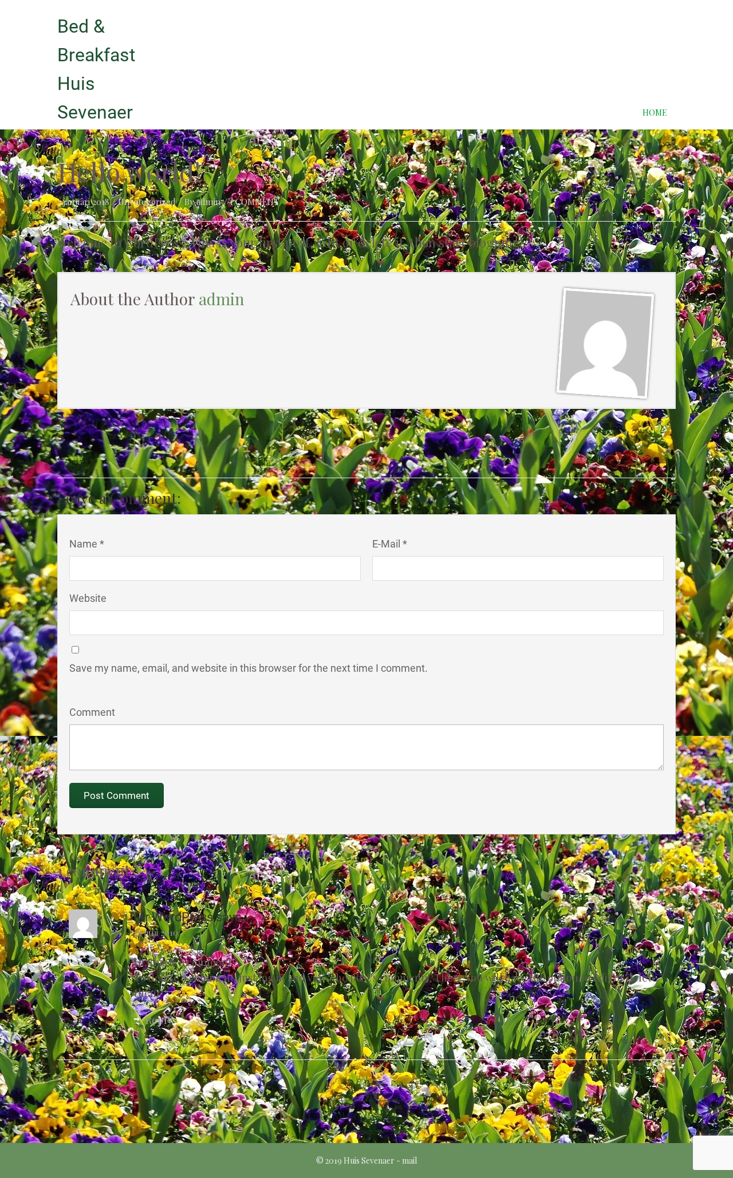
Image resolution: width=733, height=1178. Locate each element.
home (655, 112)
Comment (92, 712)
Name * (86, 544)
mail (409, 1160)
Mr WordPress (175, 917)
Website (88, 598)
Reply (158, 1020)
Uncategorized (147, 201)
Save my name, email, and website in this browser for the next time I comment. (248, 668)
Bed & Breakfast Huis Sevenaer (96, 69)
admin (208, 201)
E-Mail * (389, 544)
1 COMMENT (254, 201)
